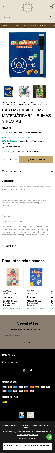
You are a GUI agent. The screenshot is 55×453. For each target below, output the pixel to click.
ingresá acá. (47, 432)
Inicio (4, 102)
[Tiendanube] (27, 438)
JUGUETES (14, 102)
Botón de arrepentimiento (27, 435)
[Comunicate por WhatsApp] (49, 437)
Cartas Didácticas (29, 102)
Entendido (36, 448)
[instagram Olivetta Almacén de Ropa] (24, 370)
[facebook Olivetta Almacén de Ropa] (31, 370)
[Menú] (4, 7)
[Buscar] (50, 17)
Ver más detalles (12, 147)
